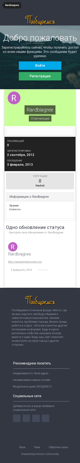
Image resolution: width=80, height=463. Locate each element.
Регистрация (40, 76)
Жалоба (43, 269)
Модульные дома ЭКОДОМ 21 (32, 386)
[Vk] (45, 418)
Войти (40, 66)
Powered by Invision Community (40, 454)
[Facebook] (16, 418)
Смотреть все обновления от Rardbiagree (35, 232)
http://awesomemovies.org (25, 261)
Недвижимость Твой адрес (30, 373)
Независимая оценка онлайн (31, 379)
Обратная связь (58, 447)
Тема (37, 447)
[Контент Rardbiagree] (40, 131)
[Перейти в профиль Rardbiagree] (12, 246)
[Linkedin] (36, 418)
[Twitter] (26, 418)
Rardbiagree (19, 254)
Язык (22, 447)
